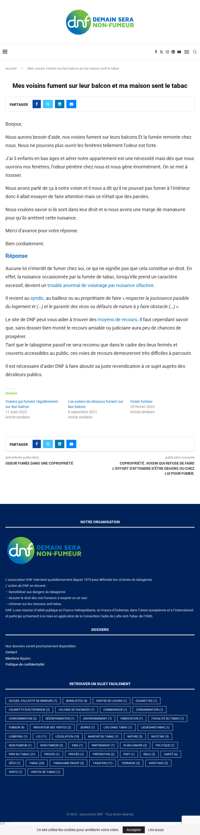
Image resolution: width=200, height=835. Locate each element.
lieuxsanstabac (155, 727)
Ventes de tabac (45, 772)
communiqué (115, 709)
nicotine (160, 736)
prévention (104, 754)
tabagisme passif (68, 763)
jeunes (87, 727)
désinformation (60, 718)
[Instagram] (167, 51)
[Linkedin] (173, 51)
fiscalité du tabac (168, 718)
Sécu (14, 763)
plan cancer (135, 745)
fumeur (16, 727)
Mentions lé (14, 658)
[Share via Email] (71, 104)
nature (134, 736)
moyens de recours (117, 319)
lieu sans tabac (118, 727)
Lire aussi (156, 830)
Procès (76, 754)
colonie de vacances (77, 709)
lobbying (18, 736)
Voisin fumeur (141, 401)
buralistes (76, 701)
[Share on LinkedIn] (59, 104)
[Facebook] (156, 51)
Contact (11, 652)
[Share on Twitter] (48, 104)
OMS (77, 745)
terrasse (130, 763)
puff (129, 754)
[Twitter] (161, 51)
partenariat (103, 745)
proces (52, 754)
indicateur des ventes (52, 727)
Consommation (23, 718)
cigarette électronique (29, 709)
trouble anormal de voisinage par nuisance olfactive (100, 285)
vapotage (158, 763)
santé (171, 754)
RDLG (149, 754)
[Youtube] (179, 51)
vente (15, 772)
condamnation (149, 709)
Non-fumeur (20, 745)
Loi (41, 736)
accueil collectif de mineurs (33, 701)
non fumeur (51, 745)
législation (67, 736)
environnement (97, 718)
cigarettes (146, 701)
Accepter (134, 830)
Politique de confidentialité (24, 664)
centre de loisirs (111, 701)
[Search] (194, 51)
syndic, (37, 298)
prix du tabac (22, 754)
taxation (103, 763)
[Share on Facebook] (37, 104)
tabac (36, 763)
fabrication (132, 718)
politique (165, 745)
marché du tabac (103, 736)
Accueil (10, 68)
